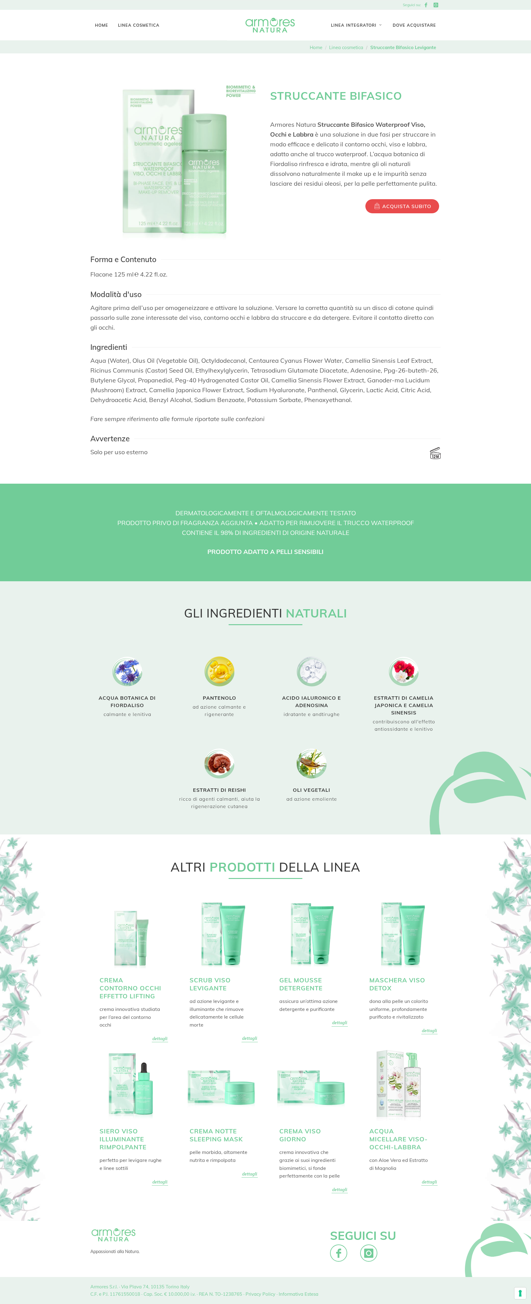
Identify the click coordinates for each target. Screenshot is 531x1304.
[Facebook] (426, 5)
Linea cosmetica (346, 47)
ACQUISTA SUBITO (406, 206)
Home (316, 47)
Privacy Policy (260, 1294)
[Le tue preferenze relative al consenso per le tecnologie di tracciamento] (520, 1293)
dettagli (159, 1038)
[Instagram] (436, 5)
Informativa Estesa (298, 1294)
